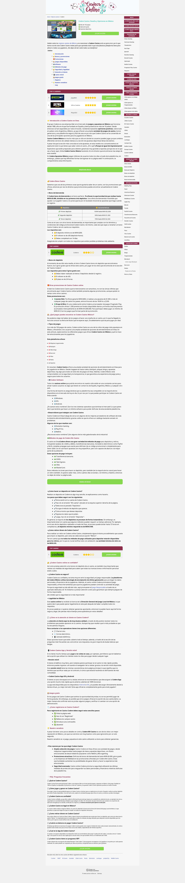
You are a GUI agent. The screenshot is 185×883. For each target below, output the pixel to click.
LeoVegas (99, 858)
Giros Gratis (127, 163)
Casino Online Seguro (131, 74)
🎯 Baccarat (51, 353)
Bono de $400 (128, 167)
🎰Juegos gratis (58, 77)
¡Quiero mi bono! (85, 482)
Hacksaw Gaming (129, 42)
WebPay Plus (128, 186)
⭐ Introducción (58, 54)
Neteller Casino (128, 221)
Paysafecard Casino (130, 217)
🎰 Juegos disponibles (60, 62)
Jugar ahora (100, 33)
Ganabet (71, 858)
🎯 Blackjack (51, 346)
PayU (125, 189)
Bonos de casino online (131, 160)
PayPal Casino (128, 211)
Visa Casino (127, 233)
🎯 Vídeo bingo (52, 350)
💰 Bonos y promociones (61, 56)
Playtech (126, 70)
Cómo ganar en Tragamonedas (128, 104)
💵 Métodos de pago (60, 67)
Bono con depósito (129, 173)
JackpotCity (106, 858)
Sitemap (99, 873)
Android (82, 685)
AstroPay (127, 240)
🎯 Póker (50, 356)
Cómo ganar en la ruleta (130, 111)
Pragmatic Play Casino (130, 67)
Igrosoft (126, 51)
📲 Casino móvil (58, 75)
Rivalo (85, 858)
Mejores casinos (131, 114)
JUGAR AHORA (111, 98)
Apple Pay (127, 202)
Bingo (126, 252)
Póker (126, 249)
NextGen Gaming (129, 55)
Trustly (126, 208)
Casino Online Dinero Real (132, 30)
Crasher (53, 858)
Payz (125, 230)
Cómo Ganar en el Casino (132, 93)
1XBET (59, 858)
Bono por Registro (129, 170)
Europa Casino (128, 149)
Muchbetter (127, 227)
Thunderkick (127, 45)
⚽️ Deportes (51, 363)
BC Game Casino (129, 124)
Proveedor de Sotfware (131, 35)
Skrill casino (127, 224)
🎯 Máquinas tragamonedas (56, 343)
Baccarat (127, 265)
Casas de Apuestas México (131, 83)
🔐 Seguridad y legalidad (61, 69)
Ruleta (126, 268)
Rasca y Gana (128, 274)
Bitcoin (126, 205)
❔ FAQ (55, 85)
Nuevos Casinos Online (131, 88)
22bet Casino (78, 858)
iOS (88, 685)
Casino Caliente (128, 152)
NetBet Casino (115, 858)
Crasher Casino (128, 117)
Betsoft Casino (128, 58)
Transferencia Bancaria (130, 214)
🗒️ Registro (57, 80)
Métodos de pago (131, 183)
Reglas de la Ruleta (130, 271)
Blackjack (127, 259)
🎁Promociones (58, 59)
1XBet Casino (128, 120)
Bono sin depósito (129, 176)
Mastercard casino (129, 237)
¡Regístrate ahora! (85, 169)
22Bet (126, 130)
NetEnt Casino (128, 64)
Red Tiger (127, 48)
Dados (126, 246)
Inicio (131, 17)
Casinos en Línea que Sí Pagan (132, 21)
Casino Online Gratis (132, 26)
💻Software (57, 64)
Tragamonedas (128, 256)
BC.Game (64, 858)
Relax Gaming (128, 39)
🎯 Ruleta (51, 360)
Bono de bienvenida (129, 179)
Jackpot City (127, 143)
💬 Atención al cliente (60, 72)
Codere (76, 253)
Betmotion (92, 858)
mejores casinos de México (68, 43)
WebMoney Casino (129, 198)
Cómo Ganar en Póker (130, 108)
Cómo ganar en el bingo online (130, 98)
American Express (129, 192)
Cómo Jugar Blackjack (131, 262)
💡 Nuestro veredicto (60, 82)
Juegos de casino (131, 243)
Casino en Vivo (131, 79)
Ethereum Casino (129, 195)
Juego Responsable (99, 587)
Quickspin (127, 61)
